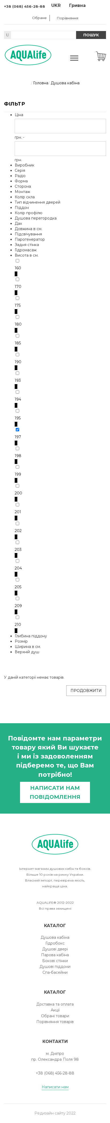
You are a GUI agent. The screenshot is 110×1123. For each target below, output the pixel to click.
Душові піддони (55, 966)
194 (18, 399)
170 (18, 286)
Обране (39, 18)
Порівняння (67, 18)
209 (18, 605)
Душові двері (55, 949)
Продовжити (86, 690)
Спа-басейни (55, 972)
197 (18, 437)
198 (18, 455)
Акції (55, 1010)
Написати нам (55, 1087)
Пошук (91, 35)
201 (18, 512)
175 (18, 305)
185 (18, 343)
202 (18, 530)
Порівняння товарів (55, 1021)
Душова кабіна (55, 937)
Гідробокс (55, 943)
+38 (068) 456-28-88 (24, 6)
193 (18, 380)
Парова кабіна (55, 955)
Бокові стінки (55, 960)
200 (18, 493)
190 (18, 361)
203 (18, 549)
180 (18, 324)
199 (18, 474)
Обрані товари (55, 1016)
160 (18, 268)
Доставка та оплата (55, 1004)
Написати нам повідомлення (55, 792)
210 (18, 624)
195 (18, 418)
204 (18, 568)
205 (18, 587)
